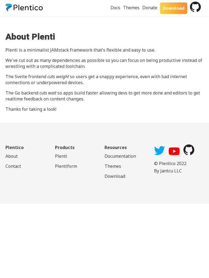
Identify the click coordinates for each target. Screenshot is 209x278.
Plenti (61, 156)
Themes (131, 8)
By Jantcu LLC (168, 171)
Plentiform (66, 166)
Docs (115, 8)
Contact (13, 166)
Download (174, 8)
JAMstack (59, 50)
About (11, 156)
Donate (149, 8)
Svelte (21, 77)
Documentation (120, 156)
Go (17, 93)
